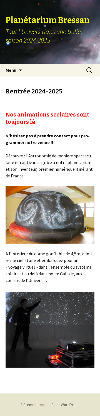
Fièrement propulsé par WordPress (50, 404)
